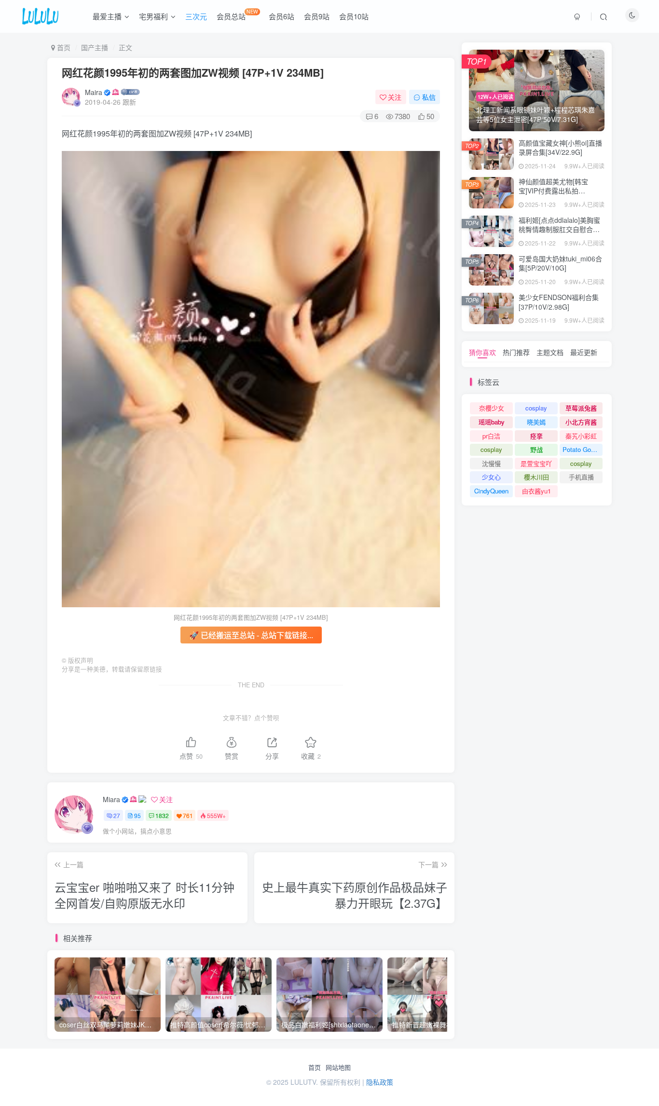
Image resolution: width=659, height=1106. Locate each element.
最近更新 (583, 352)
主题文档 (549, 352)
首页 (314, 1067)
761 (188, 815)
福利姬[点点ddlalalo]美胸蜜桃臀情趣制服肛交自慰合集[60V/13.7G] (559, 229)
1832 (162, 815)
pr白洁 (491, 435)
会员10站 (354, 16)
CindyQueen (491, 490)
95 (137, 815)
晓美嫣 (536, 421)
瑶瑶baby (492, 421)
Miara (111, 799)
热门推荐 (516, 352)
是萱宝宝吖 (536, 463)
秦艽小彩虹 (581, 435)
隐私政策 (379, 1082)
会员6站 (281, 16)
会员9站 (317, 16)
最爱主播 (107, 16)
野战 (536, 449)
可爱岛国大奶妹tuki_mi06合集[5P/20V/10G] (560, 263)
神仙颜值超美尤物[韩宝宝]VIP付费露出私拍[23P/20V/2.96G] (553, 191)
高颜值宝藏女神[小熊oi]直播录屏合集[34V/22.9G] (560, 147)
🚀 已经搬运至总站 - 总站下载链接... (251, 635)
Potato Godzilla (583, 449)
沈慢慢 (491, 463)
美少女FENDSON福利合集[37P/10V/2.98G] (559, 302)
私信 (429, 97)
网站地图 (338, 1067)
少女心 (491, 476)
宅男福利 (153, 16)
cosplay (536, 407)
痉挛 (536, 435)
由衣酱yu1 (536, 490)
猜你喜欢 (482, 352)
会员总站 (237, 14)
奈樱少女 (491, 407)
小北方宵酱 (581, 421)
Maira (93, 92)
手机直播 (581, 476)
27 (116, 815)
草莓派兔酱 (581, 407)
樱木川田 (536, 476)
